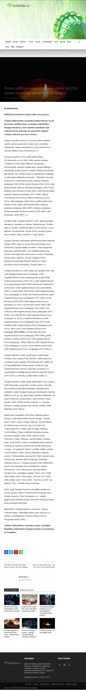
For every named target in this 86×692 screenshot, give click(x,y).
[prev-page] (5, 641)
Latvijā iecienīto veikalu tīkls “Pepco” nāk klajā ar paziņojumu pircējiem (29, 609)
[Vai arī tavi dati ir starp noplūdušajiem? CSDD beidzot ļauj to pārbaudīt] (12, 599)
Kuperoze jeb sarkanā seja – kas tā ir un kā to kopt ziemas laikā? (44, 566)
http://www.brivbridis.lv (25, 580)
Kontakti (35, 684)
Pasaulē (7, 47)
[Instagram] (64, 665)
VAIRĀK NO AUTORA (27, 590)
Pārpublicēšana (44, 684)
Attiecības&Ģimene (47, 42)
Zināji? (12, 47)
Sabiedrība (8, 42)
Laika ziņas (15, 42)
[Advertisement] (43, 23)
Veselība (31, 42)
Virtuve (56, 42)
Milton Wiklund (16, 101)
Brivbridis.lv (15, 98)
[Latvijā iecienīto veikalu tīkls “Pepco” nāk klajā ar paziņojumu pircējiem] (29, 599)
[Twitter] (11, 552)
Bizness (69, 42)
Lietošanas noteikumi (57, 684)
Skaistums (62, 42)
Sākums (6, 52)
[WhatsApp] (21, 552)
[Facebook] (6, 552)
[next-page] (9, 641)
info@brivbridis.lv (44, 677)
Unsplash (26, 101)
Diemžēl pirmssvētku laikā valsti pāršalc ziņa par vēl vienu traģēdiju (16, 566)
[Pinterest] (16, 552)
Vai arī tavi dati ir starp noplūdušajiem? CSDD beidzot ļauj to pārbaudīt (11, 609)
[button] (79, 42)
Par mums (28, 684)
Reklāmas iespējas (71, 684)
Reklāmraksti (19, 47)
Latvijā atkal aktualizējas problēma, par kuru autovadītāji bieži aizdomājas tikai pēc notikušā (47, 611)
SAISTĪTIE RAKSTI (11, 590)
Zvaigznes (37, 42)
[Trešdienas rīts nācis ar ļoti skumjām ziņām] (47, 623)
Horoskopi (23, 42)
